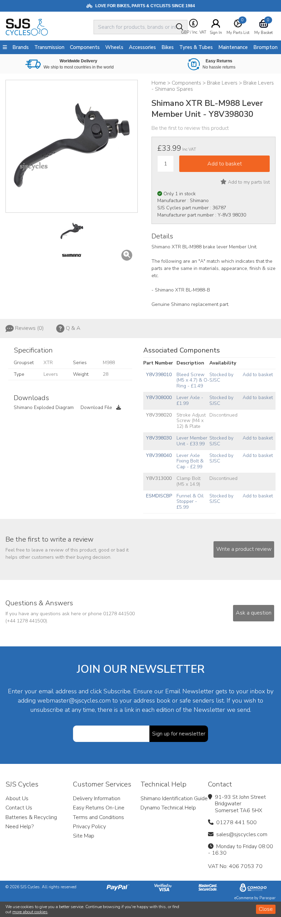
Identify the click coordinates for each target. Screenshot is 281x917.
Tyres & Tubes (196, 47)
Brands (20, 47)
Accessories (142, 47)
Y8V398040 (159, 455)
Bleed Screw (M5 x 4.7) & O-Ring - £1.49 (192, 380)
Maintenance (233, 47)
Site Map (83, 836)
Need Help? (19, 826)
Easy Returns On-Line (98, 807)
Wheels (114, 47)
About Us (16, 798)
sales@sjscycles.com (241, 834)
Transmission (49, 47)
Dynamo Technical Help (168, 807)
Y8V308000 (159, 397)
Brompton (265, 47)
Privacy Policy (89, 826)
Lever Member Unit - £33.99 (191, 441)
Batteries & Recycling (31, 817)
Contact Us (18, 807)
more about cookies (30, 912)
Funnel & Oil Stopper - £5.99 (190, 502)
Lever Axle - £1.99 (189, 400)
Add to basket (258, 374)
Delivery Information (96, 798)
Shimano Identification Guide (174, 798)
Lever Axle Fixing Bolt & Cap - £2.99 (190, 461)
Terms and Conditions (98, 817)
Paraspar (267, 898)
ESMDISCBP (159, 496)
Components (85, 47)
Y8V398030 (159, 438)
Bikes (167, 47)
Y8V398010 (159, 374)
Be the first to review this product (190, 128)
